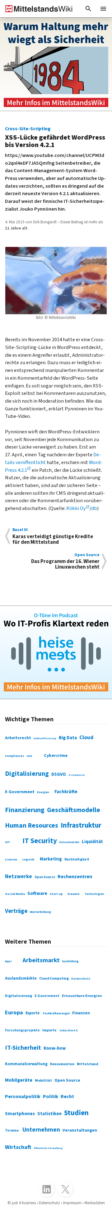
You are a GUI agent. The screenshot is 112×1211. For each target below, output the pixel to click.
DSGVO (58, 774)
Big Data (68, 737)
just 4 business (24, 1203)
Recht (67, 1096)
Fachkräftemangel (56, 1013)
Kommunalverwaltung (26, 1064)
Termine (12, 1130)
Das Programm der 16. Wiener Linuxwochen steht (65, 561)
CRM (29, 756)
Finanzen (81, 1013)
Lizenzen (11, 860)
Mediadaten (95, 1203)
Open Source (45, 877)
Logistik (28, 859)
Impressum (72, 1203)
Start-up (56, 894)
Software (37, 893)
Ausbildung (70, 961)
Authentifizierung (45, 738)
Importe (49, 1030)
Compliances (14, 756)
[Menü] (103, 8)
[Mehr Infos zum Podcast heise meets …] (56, 652)
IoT (7, 842)
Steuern (73, 893)
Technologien (94, 894)
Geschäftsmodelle (73, 810)
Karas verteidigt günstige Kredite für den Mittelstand (52, 536)
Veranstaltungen (80, 1130)
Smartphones (20, 1113)
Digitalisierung (27, 773)
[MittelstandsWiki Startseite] (36, 8)
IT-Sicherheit (23, 1047)
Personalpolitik (22, 1096)
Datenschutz (80, 979)
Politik (50, 1096)
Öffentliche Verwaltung (48, 1148)
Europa (14, 1012)
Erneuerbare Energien (82, 996)
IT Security (39, 841)
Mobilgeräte (18, 1080)
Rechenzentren (75, 876)
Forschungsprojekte (22, 1030)
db (94, 508)
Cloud (86, 737)
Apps (8, 961)
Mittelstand (87, 1064)
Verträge (16, 911)
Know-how (55, 1048)
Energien (43, 792)
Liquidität (92, 841)
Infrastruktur (81, 825)
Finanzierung (24, 810)
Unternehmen (41, 1129)
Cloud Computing (54, 978)
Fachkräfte (65, 791)
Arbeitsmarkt (41, 960)
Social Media (15, 893)
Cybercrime (56, 755)
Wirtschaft (18, 1147)
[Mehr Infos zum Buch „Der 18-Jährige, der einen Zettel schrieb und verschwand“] (56, 64)
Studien (76, 1113)
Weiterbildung (40, 912)
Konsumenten (69, 842)
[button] (88, 8)
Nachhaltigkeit (76, 859)
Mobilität (43, 1080)
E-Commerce (77, 775)
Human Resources (31, 825)
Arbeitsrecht (18, 738)
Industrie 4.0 (68, 1031)
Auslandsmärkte (21, 978)
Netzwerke (18, 876)
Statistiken (49, 1113)
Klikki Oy (76, 508)
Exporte (33, 1013)
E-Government (20, 792)
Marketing (51, 859)
